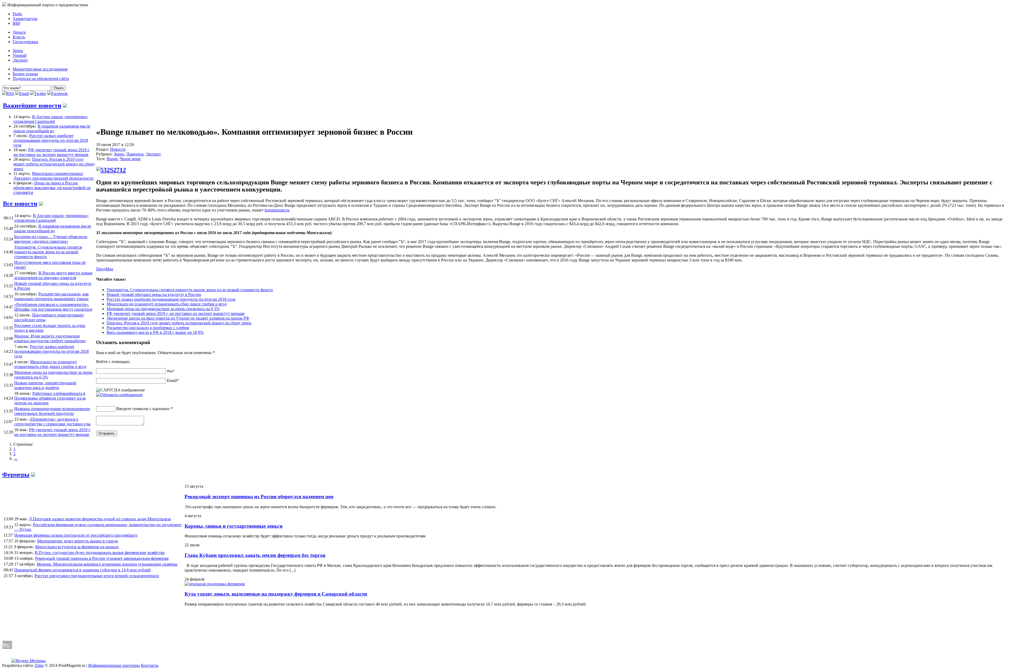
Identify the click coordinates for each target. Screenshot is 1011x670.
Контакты (149, 665)
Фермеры (15, 474)
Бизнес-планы (25, 74)
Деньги (19, 32)
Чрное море (130, 159)
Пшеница (134, 154)
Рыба (17, 14)
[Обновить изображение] (119, 394)
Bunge (112, 159)
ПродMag (104, 269)
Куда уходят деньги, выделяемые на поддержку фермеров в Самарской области (276, 594)
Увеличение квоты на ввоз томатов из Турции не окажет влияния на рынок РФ (178, 318)
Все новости (20, 203)
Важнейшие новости (32, 105)
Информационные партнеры (114, 665)
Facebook (59, 93)
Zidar (39, 665)
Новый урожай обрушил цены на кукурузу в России (154, 294)
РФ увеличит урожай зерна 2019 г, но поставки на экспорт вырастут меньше (51, 152)
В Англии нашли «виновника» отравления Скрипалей (50, 119)
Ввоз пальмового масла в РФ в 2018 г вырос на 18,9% (155, 332)
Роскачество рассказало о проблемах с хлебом (148, 327)
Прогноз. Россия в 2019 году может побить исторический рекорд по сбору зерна (54, 164)
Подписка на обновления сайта (41, 78)
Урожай (20, 55)
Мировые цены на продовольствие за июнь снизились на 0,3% (163, 308)
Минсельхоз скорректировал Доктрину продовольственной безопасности (53, 175)
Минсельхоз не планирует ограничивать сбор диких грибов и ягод (167, 304)
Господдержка (25, 41)
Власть (19, 37)
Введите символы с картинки (143, 408)
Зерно (18, 50)
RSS (10, 93)
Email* (173, 380)
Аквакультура (25, 18)
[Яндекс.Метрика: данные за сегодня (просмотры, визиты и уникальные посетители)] (28, 660)
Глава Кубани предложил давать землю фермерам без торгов (255, 555)
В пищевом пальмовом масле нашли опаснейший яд (51, 128)
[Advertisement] (129, 623)
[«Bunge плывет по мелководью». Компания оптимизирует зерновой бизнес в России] (111, 170)
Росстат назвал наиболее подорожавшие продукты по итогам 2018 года (50, 140)
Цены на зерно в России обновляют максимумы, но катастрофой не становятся (52, 188)
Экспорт (20, 60)
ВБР (16, 23)
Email (24, 93)
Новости (118, 149)
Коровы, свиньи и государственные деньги (234, 526)
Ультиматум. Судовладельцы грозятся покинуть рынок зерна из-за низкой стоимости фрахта (190, 290)
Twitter (40, 93)
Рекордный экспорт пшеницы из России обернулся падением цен (259, 496)
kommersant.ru (277, 210)
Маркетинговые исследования (40, 69)
